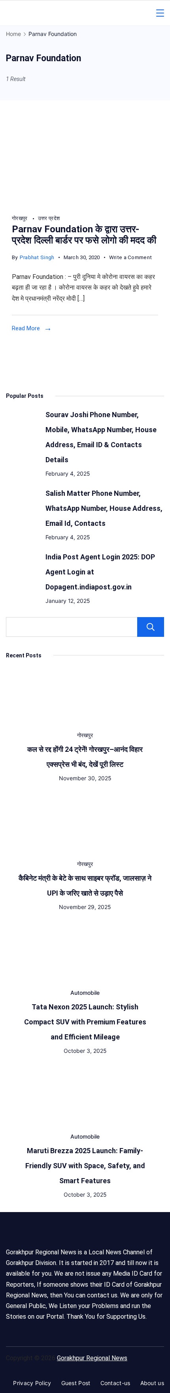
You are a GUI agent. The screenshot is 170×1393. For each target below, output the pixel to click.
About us (152, 1383)
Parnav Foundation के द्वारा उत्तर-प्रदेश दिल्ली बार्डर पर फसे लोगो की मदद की (84, 235)
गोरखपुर (20, 218)
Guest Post (76, 1383)
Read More (26, 328)
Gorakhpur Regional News (92, 1358)
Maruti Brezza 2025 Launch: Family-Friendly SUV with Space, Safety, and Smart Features (85, 1165)
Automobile (85, 992)
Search (150, 627)
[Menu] (160, 13)
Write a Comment (130, 258)
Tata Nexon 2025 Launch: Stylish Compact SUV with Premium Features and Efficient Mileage (85, 1022)
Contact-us (115, 1383)
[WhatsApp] (85, 203)
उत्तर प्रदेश (49, 218)
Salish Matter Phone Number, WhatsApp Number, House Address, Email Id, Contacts (103, 508)
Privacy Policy (32, 1383)
